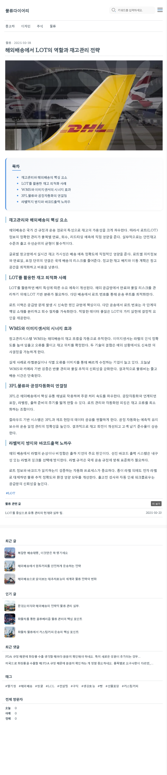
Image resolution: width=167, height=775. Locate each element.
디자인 (26, 26)
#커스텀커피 (130, 686)
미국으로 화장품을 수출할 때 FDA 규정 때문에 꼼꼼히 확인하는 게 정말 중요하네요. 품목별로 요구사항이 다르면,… (79, 663)
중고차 (10, 26)
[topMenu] (160, 9)
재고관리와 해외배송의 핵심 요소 (44, 177)
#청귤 (39, 686)
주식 (40, 26)
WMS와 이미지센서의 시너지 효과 (46, 189)
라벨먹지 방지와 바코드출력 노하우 (45, 201)
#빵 (100, 686)
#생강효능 (88, 686)
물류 (53, 26)
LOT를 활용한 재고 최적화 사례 (44, 183)
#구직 (75, 686)
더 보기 (156, 504)
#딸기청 (10, 686)
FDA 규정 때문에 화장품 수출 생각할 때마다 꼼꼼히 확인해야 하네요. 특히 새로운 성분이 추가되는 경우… (72, 656)
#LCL (50, 686)
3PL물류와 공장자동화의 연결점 (44, 195)
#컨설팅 (62, 686)
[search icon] (113, 10)
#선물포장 (112, 686)
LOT (11, 493)
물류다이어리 (17, 10)
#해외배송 (25, 686)
